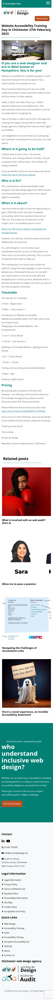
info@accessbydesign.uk (16, 853)
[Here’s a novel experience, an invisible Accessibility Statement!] (26, 684)
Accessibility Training (14, 928)
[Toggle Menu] (48, 3)
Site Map (8, 902)
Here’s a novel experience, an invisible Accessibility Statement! (25, 713)
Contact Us (9, 955)
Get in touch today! (11, 804)
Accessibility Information (16, 898)
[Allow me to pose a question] (26, 556)
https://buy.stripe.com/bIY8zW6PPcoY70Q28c (24, 411)
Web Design (10, 923)
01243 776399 (10, 847)
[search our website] (4, 8)
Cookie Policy (10, 907)
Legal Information (12, 880)
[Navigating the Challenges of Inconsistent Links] (26, 620)
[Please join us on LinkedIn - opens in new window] (3, 841)
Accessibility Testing (13, 937)
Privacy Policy (10, 884)
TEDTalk (8, 946)
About (7, 950)
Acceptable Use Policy (14, 911)
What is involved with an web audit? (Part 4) (23, 521)
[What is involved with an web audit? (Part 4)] (26, 493)
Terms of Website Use (14, 889)
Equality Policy (11, 893)
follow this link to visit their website (18, 174)
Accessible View (13, 3)
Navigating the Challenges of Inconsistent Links (19, 649)
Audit (6, 932)
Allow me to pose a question (19, 583)
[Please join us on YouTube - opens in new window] (8, 841)
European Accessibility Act (16, 941)
